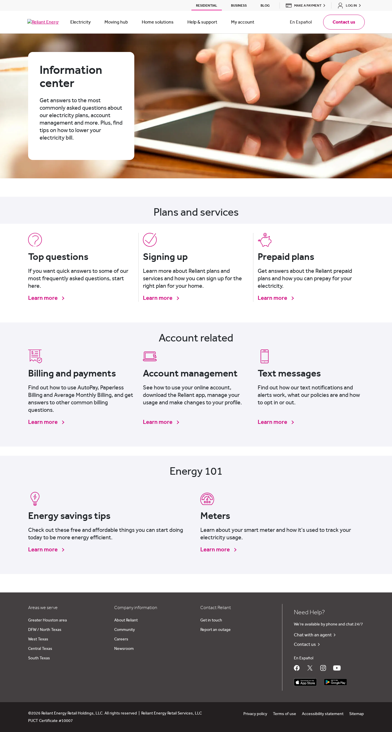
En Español (301, 22)
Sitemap (356, 714)
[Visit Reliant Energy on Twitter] (310, 668)
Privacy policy (255, 714)
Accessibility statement (323, 714)
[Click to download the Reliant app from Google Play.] (335, 680)
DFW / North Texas (44, 630)
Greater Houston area (47, 620)
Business (239, 5)
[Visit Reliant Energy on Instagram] (323, 668)
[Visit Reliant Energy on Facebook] (297, 668)
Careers (121, 639)
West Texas (38, 639)
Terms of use (284, 714)
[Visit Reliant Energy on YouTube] (337, 668)
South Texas (39, 658)
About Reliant (126, 620)
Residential (206, 5)
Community (124, 630)
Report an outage (215, 630)
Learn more (43, 298)
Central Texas (40, 649)
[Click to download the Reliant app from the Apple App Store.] (305, 680)
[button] (304, 5)
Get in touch (211, 620)
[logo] (43, 22)
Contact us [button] (344, 22)
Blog (265, 5)
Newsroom (124, 649)
